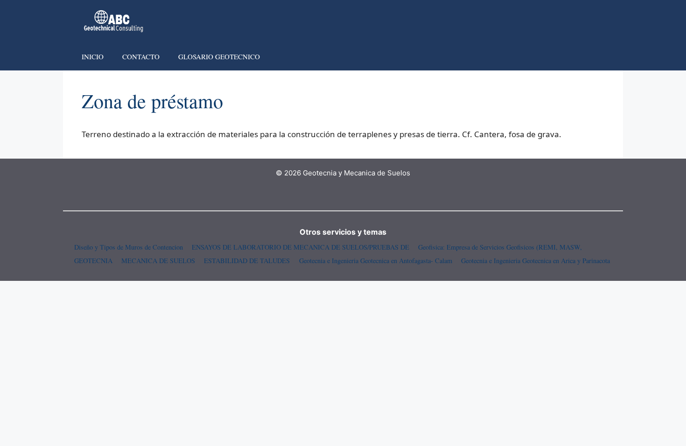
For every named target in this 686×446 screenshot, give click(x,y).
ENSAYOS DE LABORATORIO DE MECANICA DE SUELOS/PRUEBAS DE (300, 247)
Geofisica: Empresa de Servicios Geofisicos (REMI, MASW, (500, 247)
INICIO (93, 56)
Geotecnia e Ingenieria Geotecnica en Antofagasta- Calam (375, 260)
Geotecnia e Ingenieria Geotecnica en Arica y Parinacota (535, 260)
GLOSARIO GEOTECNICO (219, 56)
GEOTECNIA (93, 260)
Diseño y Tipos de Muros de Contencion (128, 247)
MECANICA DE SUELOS (158, 260)
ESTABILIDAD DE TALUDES (247, 260)
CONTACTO (141, 56)
